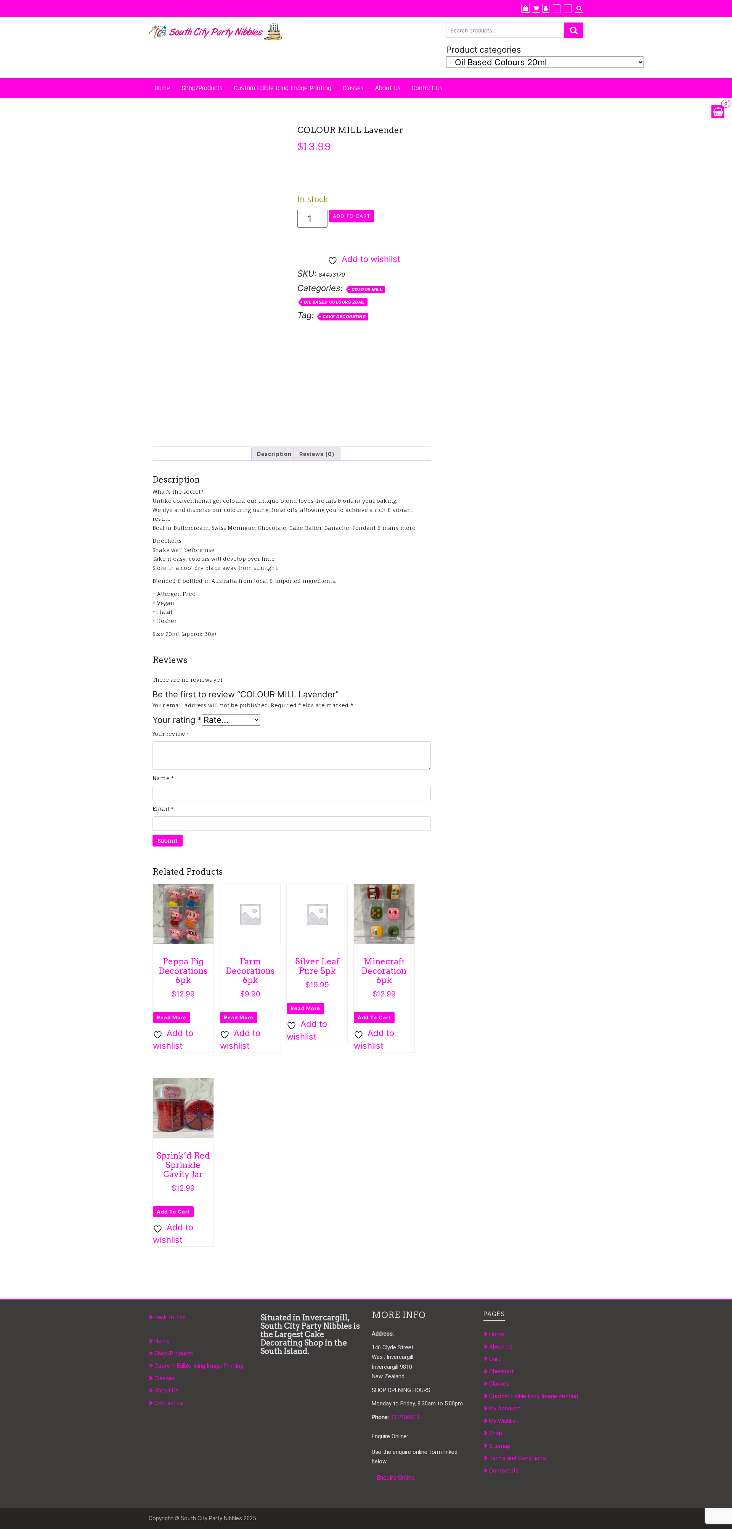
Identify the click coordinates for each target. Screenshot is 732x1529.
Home (162, 88)
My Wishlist (503, 1421)
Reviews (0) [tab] (317, 454)
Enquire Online (396, 1477)
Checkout (501, 1371)
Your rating (177, 720)
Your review (171, 734)
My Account (504, 1408)
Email (163, 808)
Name (163, 778)
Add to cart (351, 216)
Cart (494, 1358)
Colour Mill (367, 289)
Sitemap (499, 1445)
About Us (388, 88)
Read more (171, 1017)
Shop (495, 1433)
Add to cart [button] (374, 1017)
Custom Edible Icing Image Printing (282, 88)
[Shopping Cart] (717, 111)
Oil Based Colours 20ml (334, 302)
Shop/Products (202, 88)
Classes (353, 88)
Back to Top (170, 1317)
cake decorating (344, 316)
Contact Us (427, 88)
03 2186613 (404, 1417)
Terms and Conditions (517, 1458)
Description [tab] (274, 454)
